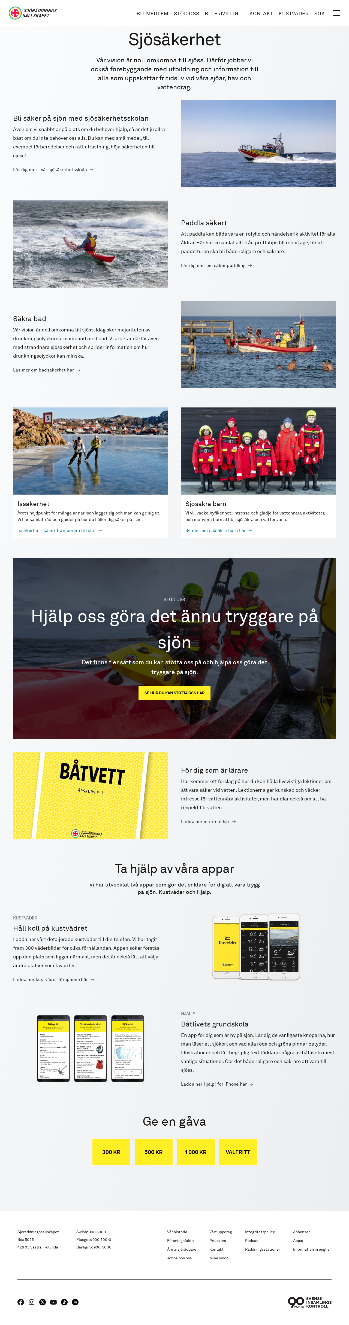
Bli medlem (153, 13)
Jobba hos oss (179, 1258)
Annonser (301, 1232)
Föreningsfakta (180, 1240)
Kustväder (294, 13)
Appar (298, 1240)
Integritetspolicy (260, 1232)
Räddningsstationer (262, 1249)
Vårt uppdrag (220, 1232)
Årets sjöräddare (181, 1249)
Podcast (252, 1240)
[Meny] (336, 13)
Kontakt (261, 13)
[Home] (33, 13)
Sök (319, 13)
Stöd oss (186, 13)
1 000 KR (195, 1152)
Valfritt (238, 1152)
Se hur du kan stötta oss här (174, 693)
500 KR (154, 1152)
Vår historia (177, 1232)
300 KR (111, 1152)
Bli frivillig (222, 13)
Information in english (312, 1249)
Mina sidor (218, 1258)
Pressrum (217, 1240)
